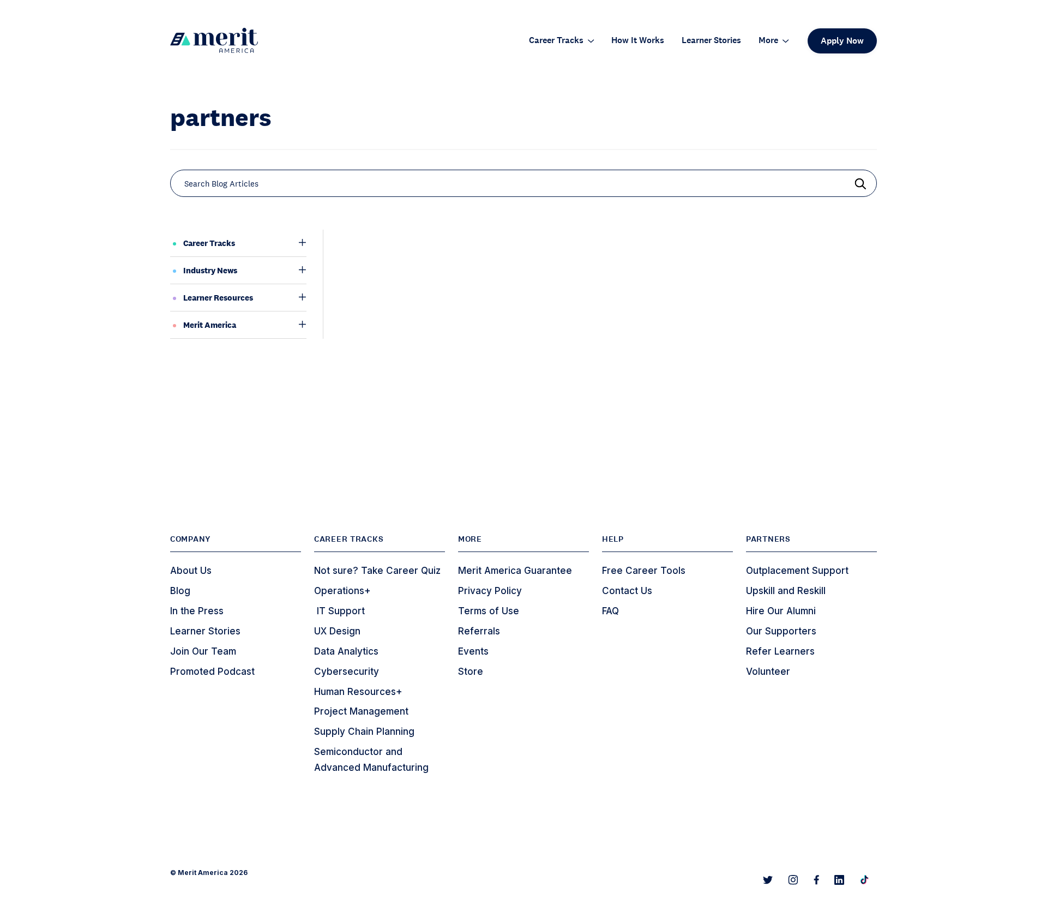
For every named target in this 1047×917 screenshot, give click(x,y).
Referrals (479, 631)
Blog (180, 590)
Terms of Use (488, 611)
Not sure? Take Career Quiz (377, 570)
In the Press (197, 611)
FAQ (610, 611)
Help (613, 539)
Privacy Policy (490, 590)
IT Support (339, 611)
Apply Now (842, 40)
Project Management (361, 711)
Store (470, 671)
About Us (191, 570)
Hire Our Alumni (781, 611)
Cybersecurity (346, 671)
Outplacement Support (797, 570)
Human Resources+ (358, 691)
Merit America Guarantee (515, 570)
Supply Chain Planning (364, 731)
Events (473, 651)
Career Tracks (556, 40)
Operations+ (342, 590)
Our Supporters (781, 631)
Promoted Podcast (212, 671)
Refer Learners (780, 651)
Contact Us (627, 590)
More (768, 40)
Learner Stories (711, 40)
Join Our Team (203, 651)
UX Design (337, 631)
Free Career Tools (643, 570)
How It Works (637, 40)
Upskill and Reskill (786, 590)
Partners (768, 539)
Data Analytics (346, 651)
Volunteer (768, 671)
